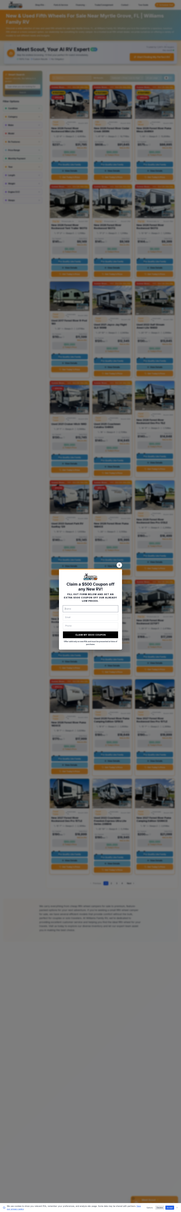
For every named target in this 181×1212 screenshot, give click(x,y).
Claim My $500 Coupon (90, 635)
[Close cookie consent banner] (177, 1208)
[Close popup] (119, 565)
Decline (160, 1208)
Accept (170, 1208)
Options (150, 1208)
